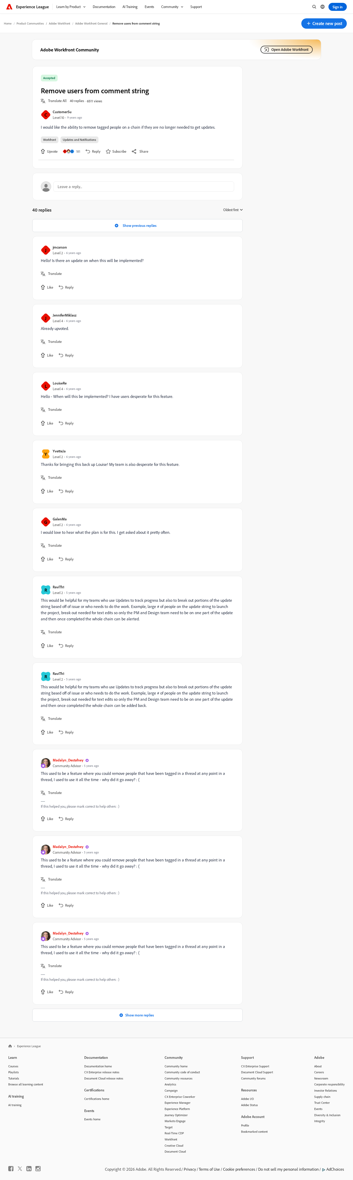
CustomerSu (62, 112)
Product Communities (30, 23)
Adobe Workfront (59, 23)
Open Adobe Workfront (290, 49)
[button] (324, 23)
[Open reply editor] (137, 186)
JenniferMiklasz (64, 315)
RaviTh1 (58, 587)
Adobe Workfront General (91, 23)
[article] (136, 268)
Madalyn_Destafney (68, 760)
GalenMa (60, 519)
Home (8, 23)
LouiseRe (60, 383)
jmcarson (60, 247)
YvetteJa (59, 451)
